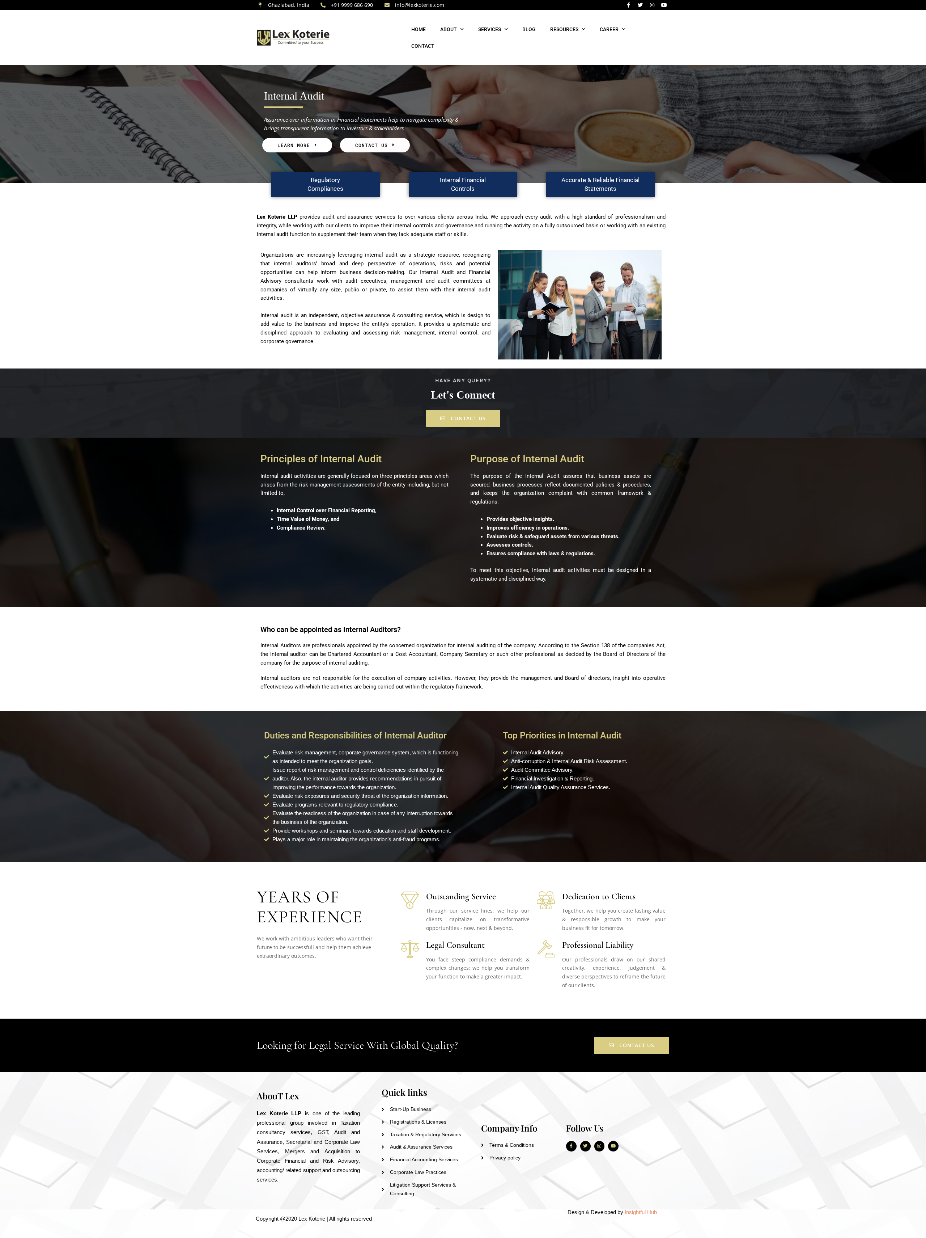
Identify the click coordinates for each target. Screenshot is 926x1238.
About (448, 29)
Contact (422, 46)
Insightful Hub (641, 1212)
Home (418, 29)
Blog (529, 29)
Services (489, 29)
